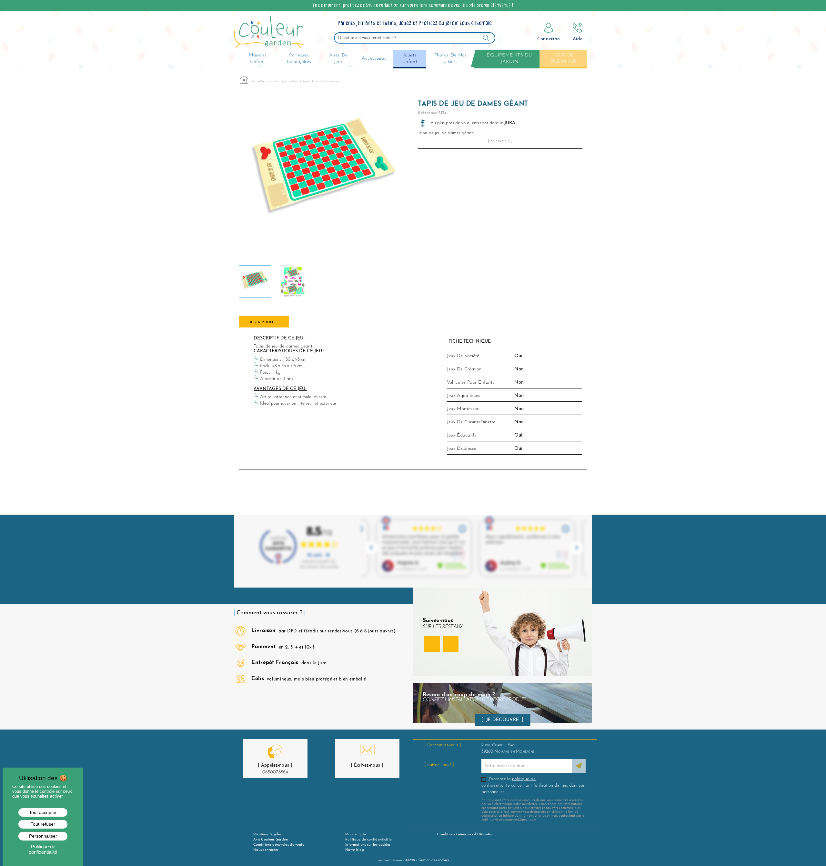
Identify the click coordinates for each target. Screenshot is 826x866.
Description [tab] (260, 322)
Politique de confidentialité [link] (43, 849)
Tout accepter (43, 812)
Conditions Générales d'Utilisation (465, 834)
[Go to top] (810, 844)
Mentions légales (267, 834)
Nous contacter (265, 850)
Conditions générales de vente (279, 845)
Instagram (450, 644)
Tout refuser (43, 824)
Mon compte (355, 834)
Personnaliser (43, 836)
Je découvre (502, 720)
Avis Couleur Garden (270, 839)
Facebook (432, 644)
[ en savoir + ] (500, 141)
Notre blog (354, 850)
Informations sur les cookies (367, 845)
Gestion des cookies (433, 860)
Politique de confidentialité (368, 839)
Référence (427, 113)
